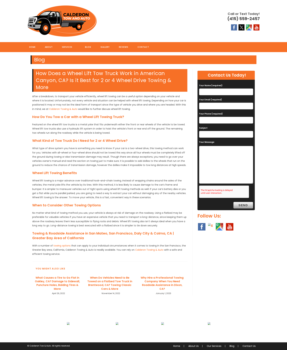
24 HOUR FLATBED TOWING (68, 331)
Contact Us (249, 346)
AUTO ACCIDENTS (117, 331)
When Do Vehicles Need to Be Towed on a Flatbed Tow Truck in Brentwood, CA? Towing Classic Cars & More (109, 283)
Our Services (214, 346)
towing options (62, 245)
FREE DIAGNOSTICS (209, 331)
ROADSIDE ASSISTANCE (162, 331)
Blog (232, 346)
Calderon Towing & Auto (63, 109)
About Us (193, 346)
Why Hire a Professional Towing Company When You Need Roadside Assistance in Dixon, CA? (162, 283)
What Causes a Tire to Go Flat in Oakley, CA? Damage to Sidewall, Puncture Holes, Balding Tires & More (57, 283)
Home (176, 346)
